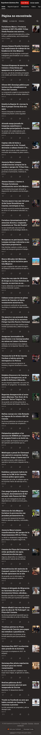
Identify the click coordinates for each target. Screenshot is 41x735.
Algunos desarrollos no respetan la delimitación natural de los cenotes (13, 558)
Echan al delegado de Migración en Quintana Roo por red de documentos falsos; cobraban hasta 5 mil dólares (15, 590)
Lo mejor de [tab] (13, 21)
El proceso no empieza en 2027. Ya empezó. (13, 652)
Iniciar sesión (34, 3)
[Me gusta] (3, 41)
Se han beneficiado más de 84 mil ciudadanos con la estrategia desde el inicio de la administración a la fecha (14, 229)
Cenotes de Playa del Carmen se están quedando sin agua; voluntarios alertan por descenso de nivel (15, 551)
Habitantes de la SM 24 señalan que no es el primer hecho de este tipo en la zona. (15, 480)
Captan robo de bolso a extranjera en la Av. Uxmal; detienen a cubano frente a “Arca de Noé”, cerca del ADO (16, 145)
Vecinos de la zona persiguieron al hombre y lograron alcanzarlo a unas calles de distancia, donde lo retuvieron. (15, 364)
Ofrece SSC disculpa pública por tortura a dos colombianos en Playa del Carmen (15, 87)
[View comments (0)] (11, 41)
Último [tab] (5, 21)
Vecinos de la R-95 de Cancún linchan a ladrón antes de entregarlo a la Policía (14, 358)
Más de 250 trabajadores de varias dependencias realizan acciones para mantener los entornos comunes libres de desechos (15, 500)
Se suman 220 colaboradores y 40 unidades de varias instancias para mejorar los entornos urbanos (13, 132)
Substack (12, 733)
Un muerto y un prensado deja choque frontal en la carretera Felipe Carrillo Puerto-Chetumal (16, 319)
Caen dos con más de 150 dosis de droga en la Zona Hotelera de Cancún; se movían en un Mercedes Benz (15, 280)
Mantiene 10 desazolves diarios (12, 690)
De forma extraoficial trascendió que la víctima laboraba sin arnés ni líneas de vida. (15, 616)
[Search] (37, 21)
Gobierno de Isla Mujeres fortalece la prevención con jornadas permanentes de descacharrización (13, 513)
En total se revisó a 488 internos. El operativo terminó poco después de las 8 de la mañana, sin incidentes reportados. (16, 461)
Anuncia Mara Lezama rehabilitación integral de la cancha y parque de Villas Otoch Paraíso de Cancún (15, 164)
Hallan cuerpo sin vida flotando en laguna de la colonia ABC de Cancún (15, 416)
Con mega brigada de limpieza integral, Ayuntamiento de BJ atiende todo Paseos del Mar (15, 493)
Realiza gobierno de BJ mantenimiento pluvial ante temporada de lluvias (14, 684)
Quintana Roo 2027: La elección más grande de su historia (15, 647)
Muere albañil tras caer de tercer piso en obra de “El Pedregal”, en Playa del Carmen (16, 609)
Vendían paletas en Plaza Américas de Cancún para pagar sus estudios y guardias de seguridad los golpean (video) (15, 629)
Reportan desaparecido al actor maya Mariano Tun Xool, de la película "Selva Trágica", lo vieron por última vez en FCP (15, 397)
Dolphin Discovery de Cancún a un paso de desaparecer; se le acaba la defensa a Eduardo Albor (15, 377)
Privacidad (24, 723)
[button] (3, 6)
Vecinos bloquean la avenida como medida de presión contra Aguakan (14, 113)
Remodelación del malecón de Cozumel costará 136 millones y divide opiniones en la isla (15, 571)
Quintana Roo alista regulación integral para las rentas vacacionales (15, 665)
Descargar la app (28, 729)
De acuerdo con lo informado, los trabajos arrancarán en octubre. (13, 577)
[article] (20, 33)
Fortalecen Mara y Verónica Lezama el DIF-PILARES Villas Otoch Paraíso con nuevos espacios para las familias (15, 29)
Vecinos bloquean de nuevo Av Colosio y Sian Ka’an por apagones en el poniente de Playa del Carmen (15, 67)
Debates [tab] (21, 21)
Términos (30, 723)
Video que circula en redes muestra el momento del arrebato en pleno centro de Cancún (15, 151)
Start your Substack (15, 729)
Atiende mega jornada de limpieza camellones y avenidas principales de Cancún (16, 125)
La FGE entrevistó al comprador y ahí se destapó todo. (15, 708)
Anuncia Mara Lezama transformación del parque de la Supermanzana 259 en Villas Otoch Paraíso (15, 532)
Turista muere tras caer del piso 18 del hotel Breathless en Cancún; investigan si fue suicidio (15, 203)
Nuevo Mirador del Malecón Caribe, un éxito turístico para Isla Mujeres (15, 261)
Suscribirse (24, 3)
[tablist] (13, 21)
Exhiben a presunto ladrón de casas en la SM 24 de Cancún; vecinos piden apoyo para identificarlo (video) (14, 474)
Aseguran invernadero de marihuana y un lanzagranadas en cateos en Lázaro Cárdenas (15, 338)
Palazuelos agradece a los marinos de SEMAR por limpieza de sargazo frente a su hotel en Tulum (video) (16, 435)
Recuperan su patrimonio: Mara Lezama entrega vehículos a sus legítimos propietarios (15, 242)
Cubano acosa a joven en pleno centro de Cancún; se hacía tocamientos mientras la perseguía (15, 300)
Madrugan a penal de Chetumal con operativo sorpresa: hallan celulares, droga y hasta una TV (15, 455)
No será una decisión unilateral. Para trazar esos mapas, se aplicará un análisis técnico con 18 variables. (16, 672)
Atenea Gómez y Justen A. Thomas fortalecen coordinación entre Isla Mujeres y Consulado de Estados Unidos (15, 184)
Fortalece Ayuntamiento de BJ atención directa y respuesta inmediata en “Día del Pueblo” (15, 222)
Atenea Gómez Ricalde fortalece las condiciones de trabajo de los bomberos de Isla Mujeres (15, 48)
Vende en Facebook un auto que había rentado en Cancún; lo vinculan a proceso (15, 702)
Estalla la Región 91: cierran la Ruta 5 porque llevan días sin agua (15, 106)
